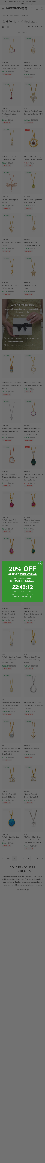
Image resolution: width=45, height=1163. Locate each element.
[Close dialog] (40, 563)
